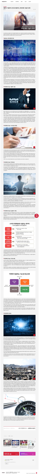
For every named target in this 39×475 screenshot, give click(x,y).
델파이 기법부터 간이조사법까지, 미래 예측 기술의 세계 (17, 8)
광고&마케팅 (17, 1)
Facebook (33, 9)
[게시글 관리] (6, 436)
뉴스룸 (25, 1)
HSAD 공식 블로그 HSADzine (4, 1)
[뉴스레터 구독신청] (11, 454)
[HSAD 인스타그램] (27, 454)
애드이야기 (12, 1)
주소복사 (34, 9)
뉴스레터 (30, 1)
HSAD (3, 472)
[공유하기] (5, 436)
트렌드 (21, 1)
